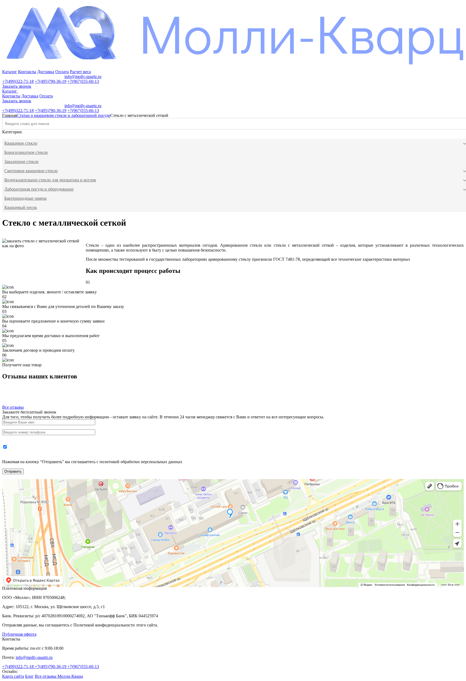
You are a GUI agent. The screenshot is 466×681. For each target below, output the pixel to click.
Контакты (27, 71)
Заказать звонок (16, 86)
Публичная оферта (19, 634)
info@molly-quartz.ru (82, 76)
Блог (29, 676)
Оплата (62, 71)
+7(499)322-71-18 (18, 81)
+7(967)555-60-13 (83, 81)
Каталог (9, 71)
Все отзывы (13, 407)
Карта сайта (13, 676)
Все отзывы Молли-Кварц (59, 676)
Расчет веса (80, 71)
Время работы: (15, 76)
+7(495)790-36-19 (50, 81)
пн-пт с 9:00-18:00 (46, 76)
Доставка (45, 71)
